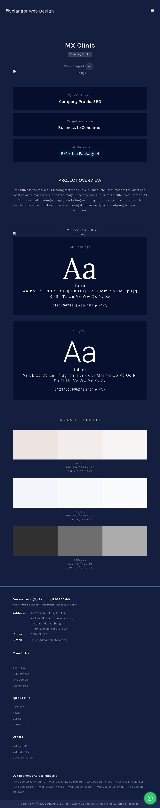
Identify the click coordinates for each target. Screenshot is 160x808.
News (16, 712)
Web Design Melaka (52, 786)
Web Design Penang (99, 781)
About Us (19, 668)
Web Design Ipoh (24, 786)
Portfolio (18, 707)
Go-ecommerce (23, 757)
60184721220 (39, 634)
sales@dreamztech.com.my (49, 640)
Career (17, 718)
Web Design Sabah (80, 786)
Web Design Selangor (129, 781)
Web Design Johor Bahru (29, 781)
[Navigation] (152, 11)
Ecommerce (20, 685)
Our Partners (21, 751)
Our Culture (20, 745)
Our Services (21, 674)
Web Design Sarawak (110, 786)
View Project (74, 66)
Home (16, 662)
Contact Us (20, 724)
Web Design (20, 679)
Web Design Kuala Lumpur (66, 781)
